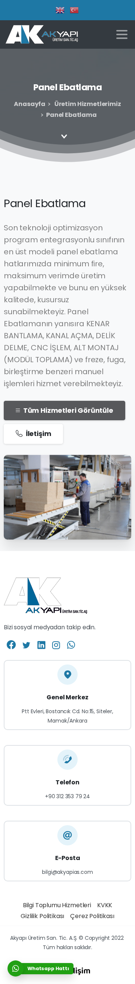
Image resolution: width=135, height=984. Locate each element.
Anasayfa (29, 104)
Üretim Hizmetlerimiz (87, 104)
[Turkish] (75, 9)
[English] (60, 9)
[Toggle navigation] (121, 34)
